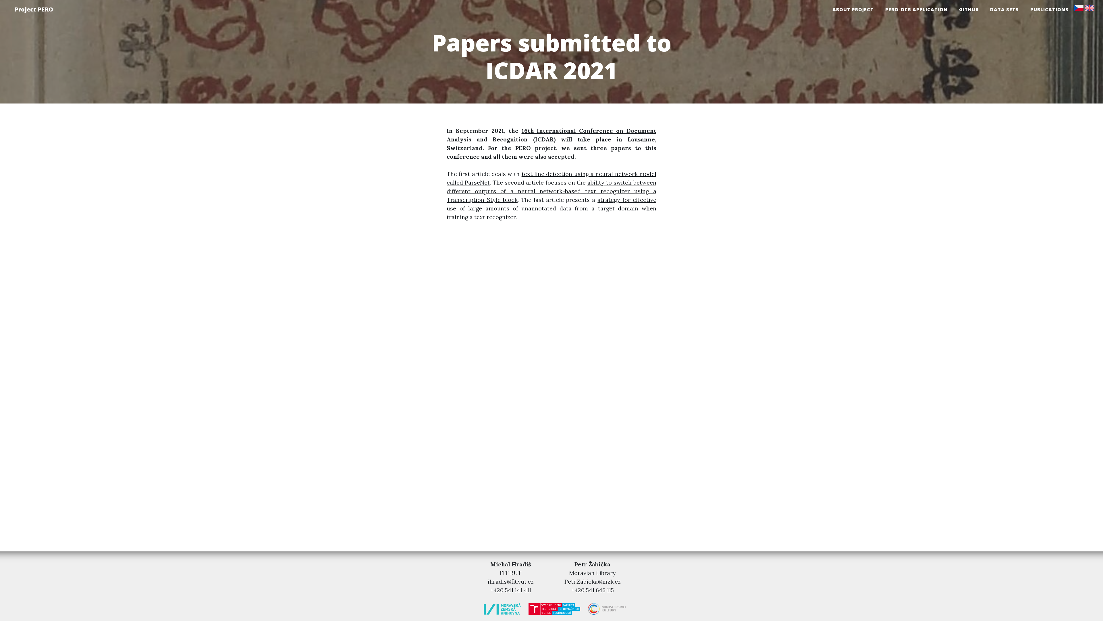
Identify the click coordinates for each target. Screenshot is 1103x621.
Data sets (1004, 9)
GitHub (969, 9)
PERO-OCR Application (916, 9)
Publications (1049, 9)
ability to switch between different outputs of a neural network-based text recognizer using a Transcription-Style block (551, 191)
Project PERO (34, 9)
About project (853, 9)
